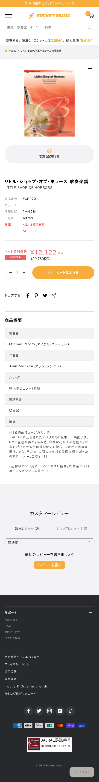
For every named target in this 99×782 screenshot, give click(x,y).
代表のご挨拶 (12, 638)
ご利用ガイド (12, 620)
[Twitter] (45, 295)
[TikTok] (70, 710)
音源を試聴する (49, 156)
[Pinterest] (36, 295)
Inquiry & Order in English (26, 686)
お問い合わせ (12, 632)
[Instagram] (49, 710)
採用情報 (11, 671)
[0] (91, 15)
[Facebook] (28, 295)
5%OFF (15, 257)
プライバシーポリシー (19, 664)
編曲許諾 (11, 679)
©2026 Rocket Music (49, 765)
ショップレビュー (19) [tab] (72, 528)
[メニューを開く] (8, 15)
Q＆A (8, 626)
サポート (11, 612)
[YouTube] (60, 710)
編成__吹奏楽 (17, 27)
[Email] (54, 295)
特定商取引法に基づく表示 (22, 657)
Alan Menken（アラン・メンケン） (35, 366)
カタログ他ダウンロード (20, 693)
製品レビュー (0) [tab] (27, 528)
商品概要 (13, 320)
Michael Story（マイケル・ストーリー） (39, 344)
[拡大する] (89, 68)
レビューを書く (49, 565)
